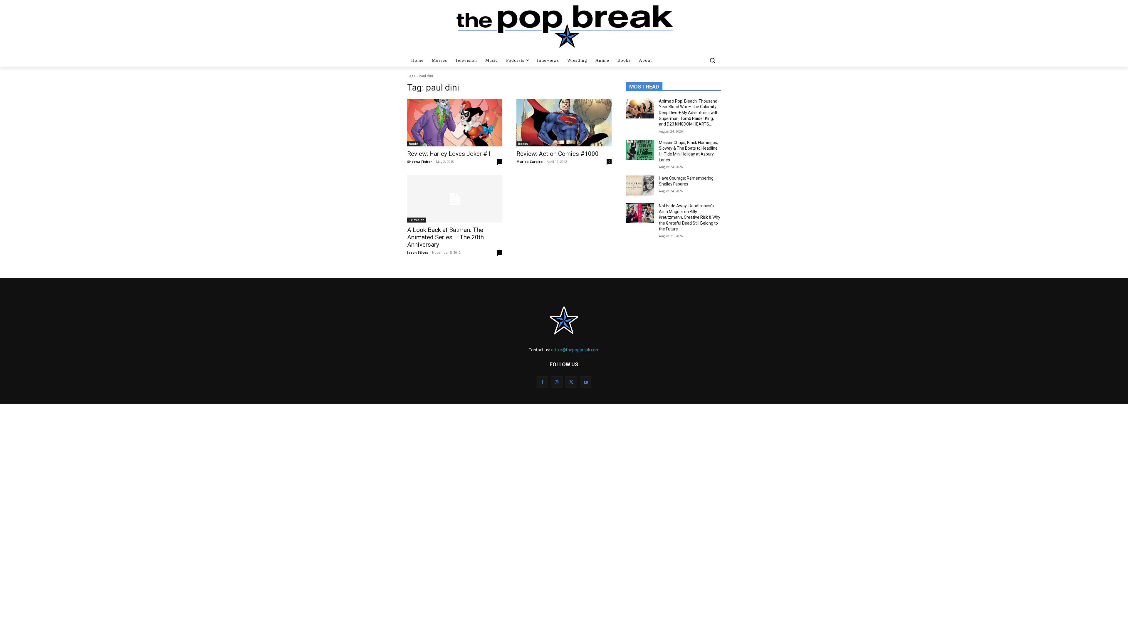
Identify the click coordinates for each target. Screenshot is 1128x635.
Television (416, 220)
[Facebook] (542, 382)
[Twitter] (571, 382)
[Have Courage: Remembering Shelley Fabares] (640, 185)
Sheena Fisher (419, 161)
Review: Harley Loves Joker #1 (449, 153)
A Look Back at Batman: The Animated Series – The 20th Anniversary (445, 237)
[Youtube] (585, 382)
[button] (713, 60)
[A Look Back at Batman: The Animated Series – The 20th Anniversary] (454, 199)
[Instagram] (557, 382)
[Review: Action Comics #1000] (564, 122)
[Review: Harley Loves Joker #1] (454, 122)
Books (414, 144)
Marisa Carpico (529, 161)
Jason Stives (417, 252)
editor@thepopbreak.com (575, 349)
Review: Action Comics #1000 (557, 153)
